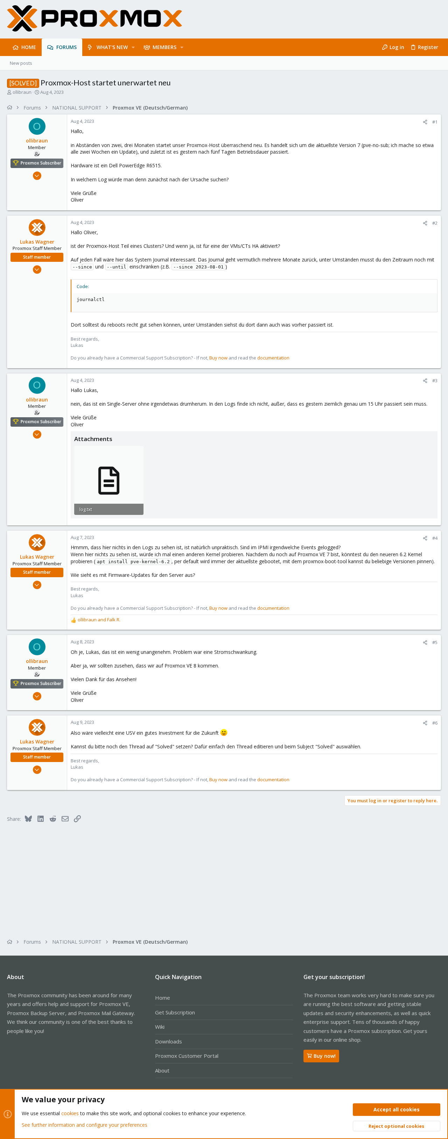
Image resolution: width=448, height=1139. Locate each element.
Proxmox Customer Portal (186, 1055)
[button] (133, 47)
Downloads (168, 1041)
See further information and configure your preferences (84, 1124)
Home (162, 997)
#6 (435, 723)
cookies (70, 1113)
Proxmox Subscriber (41, 163)
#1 (435, 122)
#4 (435, 538)
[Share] (425, 122)
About (162, 1070)
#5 (435, 642)
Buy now (218, 358)
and (99, 619)
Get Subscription (175, 1012)
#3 (435, 380)
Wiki (159, 1026)
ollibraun (22, 92)
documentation (273, 358)
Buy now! (325, 1056)
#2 (435, 223)
